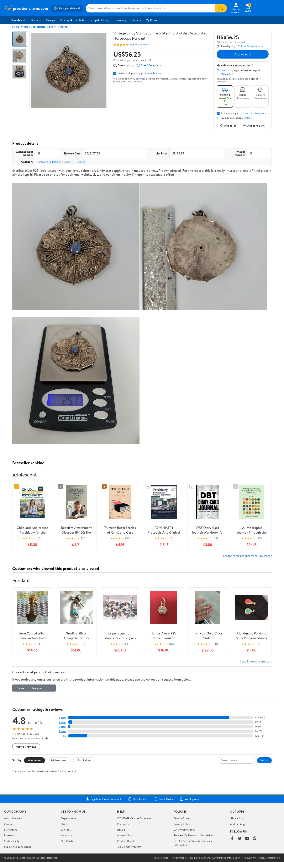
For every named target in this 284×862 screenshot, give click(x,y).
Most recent (34, 760)
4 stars (62, 722)
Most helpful (84, 760)
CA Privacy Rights (184, 829)
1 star (63, 735)
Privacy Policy (182, 824)
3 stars (62, 726)
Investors (9, 835)
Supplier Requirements (17, 847)
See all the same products (256, 661)
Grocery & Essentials (72, 20)
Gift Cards (67, 841)
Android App (237, 824)
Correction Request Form (34, 688)
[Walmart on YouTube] (247, 838)
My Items (151, 20)
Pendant (62, 26)
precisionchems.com (153, 73)
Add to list (230, 125)
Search (264, 760)
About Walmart (13, 818)
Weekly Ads (192, 799)
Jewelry (51, 26)
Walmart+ (66, 835)
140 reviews (142, 44)
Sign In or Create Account (106, 799)
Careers (136, 20)
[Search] (221, 8)
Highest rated (59, 760)
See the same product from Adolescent (247, 556)
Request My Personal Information (193, 835)
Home (15, 26)
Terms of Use (181, 818)
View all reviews (26, 747)
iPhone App (236, 818)
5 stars (62, 717)
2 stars (62, 731)
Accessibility (124, 835)
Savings (50, 20)
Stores (64, 824)
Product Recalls (126, 841)
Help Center (140, 799)
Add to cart (242, 54)
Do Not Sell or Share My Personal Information (215, 857)
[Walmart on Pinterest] (254, 838)
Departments (18, 20)
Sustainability (12, 841)
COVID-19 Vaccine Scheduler (134, 818)
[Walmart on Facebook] (232, 838)
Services (36, 20)
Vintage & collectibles (33, 26)
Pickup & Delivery (99, 20)
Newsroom (10, 829)
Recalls (121, 829)
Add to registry (256, 125)
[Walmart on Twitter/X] (239, 838)
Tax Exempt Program (129, 847)
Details (248, 117)
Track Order (166, 799)
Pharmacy (121, 20)
